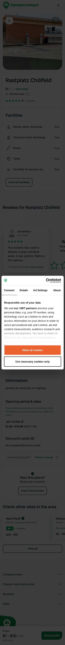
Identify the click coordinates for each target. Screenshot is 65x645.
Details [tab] (24, 290)
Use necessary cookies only (32, 361)
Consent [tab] (9, 290)
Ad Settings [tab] (40, 290)
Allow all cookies (32, 350)
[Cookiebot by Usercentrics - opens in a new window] (46, 280)
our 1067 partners (25, 308)
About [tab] (57, 290)
